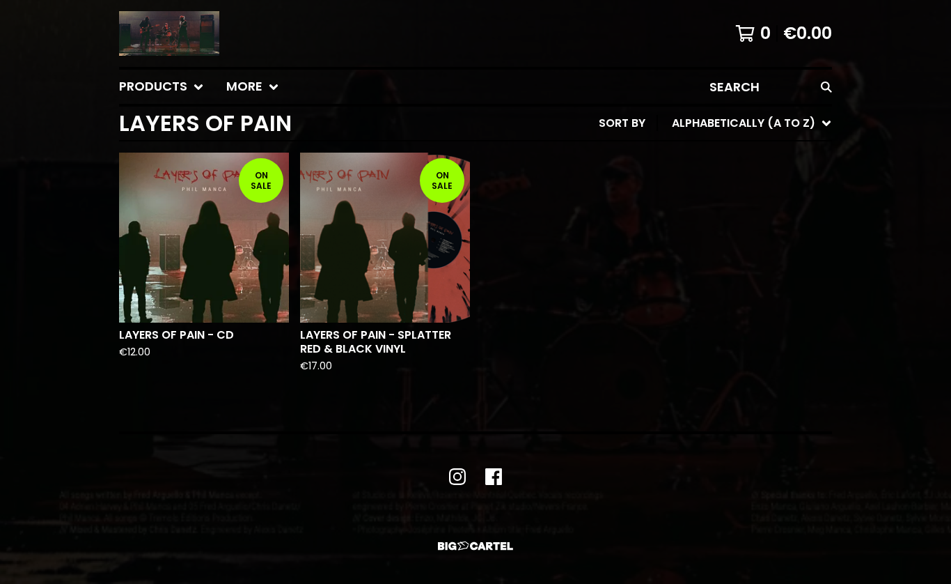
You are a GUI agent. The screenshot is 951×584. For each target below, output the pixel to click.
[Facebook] (493, 476)
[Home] (169, 33)
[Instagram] (457, 476)
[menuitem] (161, 87)
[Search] (826, 87)
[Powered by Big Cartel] (475, 546)
